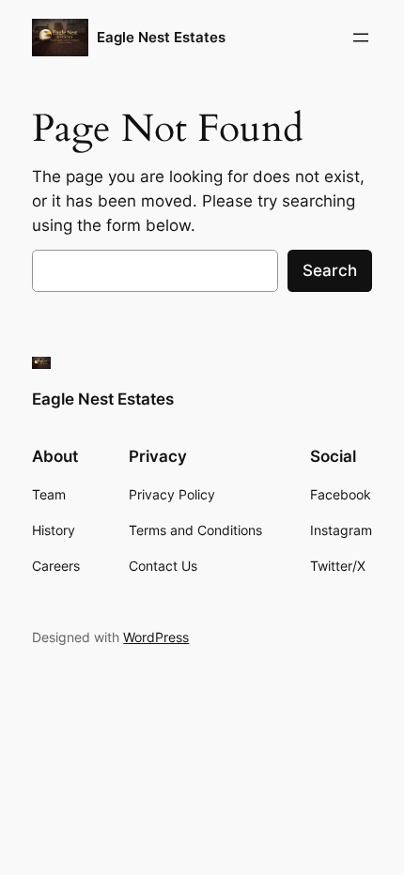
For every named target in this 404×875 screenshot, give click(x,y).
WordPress (156, 637)
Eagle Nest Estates (161, 37)
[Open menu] (361, 37)
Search (330, 270)
